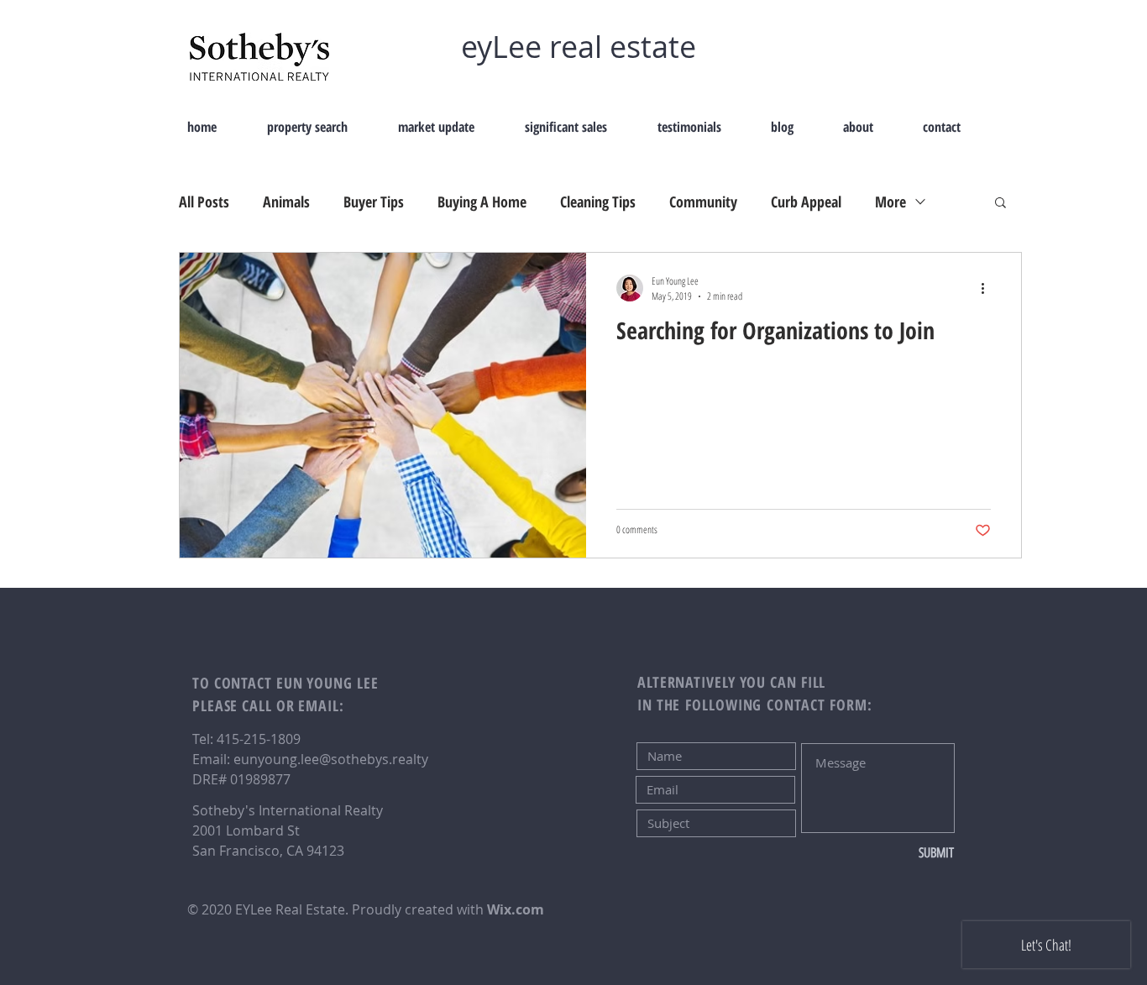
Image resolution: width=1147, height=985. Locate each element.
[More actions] (988, 288)
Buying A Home (481, 201)
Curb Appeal (806, 201)
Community (703, 201)
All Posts (204, 201)
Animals (286, 201)
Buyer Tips (373, 201)
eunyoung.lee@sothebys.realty (330, 759)
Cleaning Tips (598, 201)
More (890, 201)
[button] (1000, 203)
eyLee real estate (578, 46)
